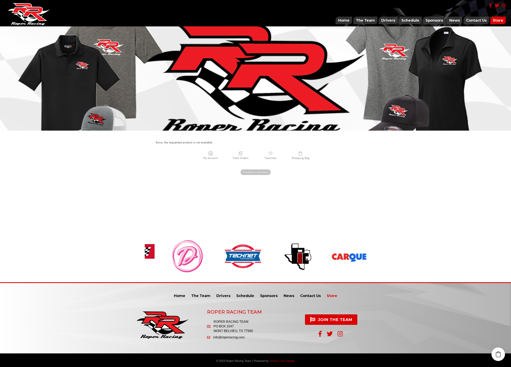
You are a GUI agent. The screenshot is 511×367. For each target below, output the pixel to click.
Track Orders (241, 158)
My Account (210, 158)
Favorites (270, 158)
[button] (498, 354)
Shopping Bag (300, 158)
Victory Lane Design (282, 360)
